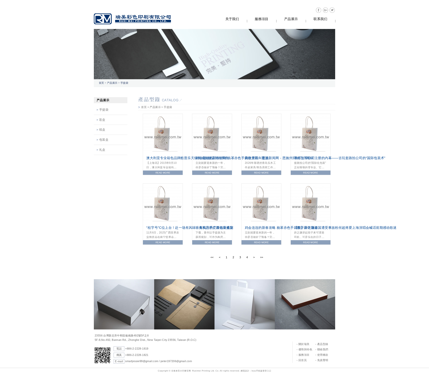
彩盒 (102, 119)
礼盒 (102, 149)
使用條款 (322, 354)
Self (132, 18)
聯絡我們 (322, 349)
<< (211, 257)
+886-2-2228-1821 (136, 355)
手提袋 (124, 82)
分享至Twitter (332, 10)
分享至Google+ (325, 10)
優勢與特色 (305, 349)
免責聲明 (322, 360)
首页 (101, 82)
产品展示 (112, 82)
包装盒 (103, 139)
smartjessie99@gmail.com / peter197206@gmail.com (158, 361)
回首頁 (302, 360)
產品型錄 (322, 344)
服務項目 (304, 354)
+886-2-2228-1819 (136, 348)
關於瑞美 (304, 344)
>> (261, 257)
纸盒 (102, 129)
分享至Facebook (318, 10)
